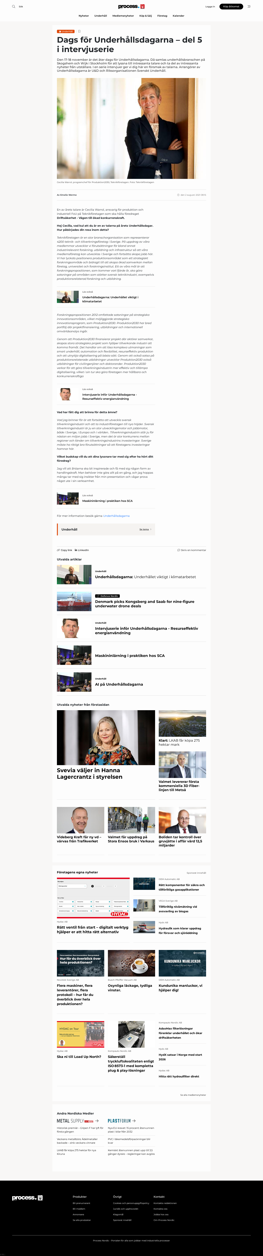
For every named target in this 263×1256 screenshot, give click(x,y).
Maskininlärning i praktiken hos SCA (107, 501)
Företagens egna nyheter (77, 872)
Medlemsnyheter (123, 15)
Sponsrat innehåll (122, 1220)
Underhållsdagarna (116, 516)
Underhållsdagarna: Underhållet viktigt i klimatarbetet (110, 299)
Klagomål (118, 1214)
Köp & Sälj (145, 15)
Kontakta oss (160, 1208)
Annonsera (78, 1214)
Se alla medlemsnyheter (193, 1095)
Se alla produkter (82, 1220)
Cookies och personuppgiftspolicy (131, 1203)
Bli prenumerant (81, 1203)
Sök (21, 6)
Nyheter (84, 15)
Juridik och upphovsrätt (125, 1208)
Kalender (178, 15)
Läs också (87, 291)
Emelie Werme (68, 195)
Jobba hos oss (161, 1214)
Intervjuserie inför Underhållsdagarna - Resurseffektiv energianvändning (109, 397)
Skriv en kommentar (193, 550)
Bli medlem (79, 1208)
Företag (162, 15)
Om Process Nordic (164, 1220)
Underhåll (100, 15)
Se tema (144, 529)
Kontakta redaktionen (165, 1203)
